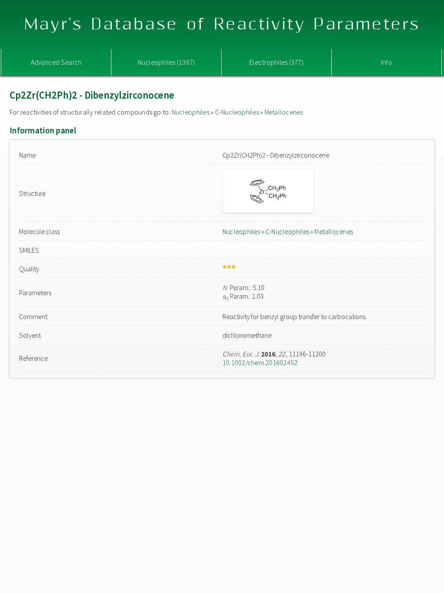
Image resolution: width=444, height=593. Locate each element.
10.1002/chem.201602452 (259, 362)
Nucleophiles (190, 112)
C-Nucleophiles (237, 112)
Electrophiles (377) (276, 62)
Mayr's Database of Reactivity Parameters (222, 24)
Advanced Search (56, 62)
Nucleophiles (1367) (166, 62)
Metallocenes (283, 112)
